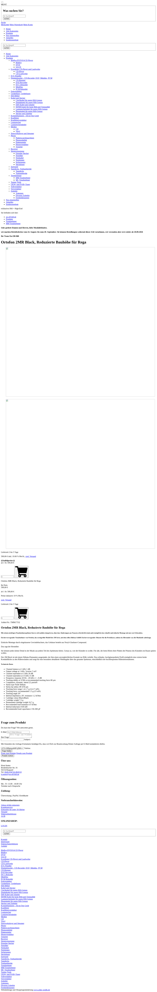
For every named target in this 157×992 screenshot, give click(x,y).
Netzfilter (19, 156)
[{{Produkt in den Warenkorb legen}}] (21, 613)
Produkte (9, 33)
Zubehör (14, 191)
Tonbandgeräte (21, 173)
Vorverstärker (16, 189)
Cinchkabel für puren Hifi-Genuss (29, 100)
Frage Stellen (6, 751)
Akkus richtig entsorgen (10, 805)
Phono (13, 136)
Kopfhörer (15, 118)
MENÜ (4, 4)
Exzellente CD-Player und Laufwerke (25, 69)
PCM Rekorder (22, 89)
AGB (3, 816)
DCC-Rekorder (22, 85)
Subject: (27, 739)
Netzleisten (20, 160)
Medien (14, 127)
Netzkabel (20, 158)
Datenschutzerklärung (9, 844)
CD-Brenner (20, 80)
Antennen (19, 193)
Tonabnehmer (16, 176)
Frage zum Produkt (8, 753)
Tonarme (19, 147)
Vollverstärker (16, 187)
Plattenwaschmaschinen (25, 138)
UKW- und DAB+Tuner (20, 184)
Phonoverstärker (22, 145)
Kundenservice (7, 807)
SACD (18, 67)
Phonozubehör (21, 140)
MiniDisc (19, 87)
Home (8, 29)
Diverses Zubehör (23, 195)
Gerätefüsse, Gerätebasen (20, 94)
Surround (14, 167)
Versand (4, 812)
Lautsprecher (16, 122)
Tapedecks (20, 171)
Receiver (14, 149)
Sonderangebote (12, 40)
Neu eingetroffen (12, 35)
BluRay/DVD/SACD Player (22, 60)
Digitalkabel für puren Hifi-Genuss (29, 102)
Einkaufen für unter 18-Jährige (13, 809)
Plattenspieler (21, 142)
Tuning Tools (16, 182)
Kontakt (4, 839)
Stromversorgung (17, 151)
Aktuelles (9, 38)
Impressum (5, 842)
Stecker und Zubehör (24, 113)
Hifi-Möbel (15, 96)
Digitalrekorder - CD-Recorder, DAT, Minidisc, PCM (31, 78)
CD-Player (20, 71)
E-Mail (3, 732)
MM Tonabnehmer (23, 178)
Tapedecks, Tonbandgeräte (21, 169)
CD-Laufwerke (22, 74)
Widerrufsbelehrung (8, 814)
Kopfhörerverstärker (18, 120)
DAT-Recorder (21, 82)
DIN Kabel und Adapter (25, 105)
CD (17, 129)
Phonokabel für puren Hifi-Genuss (29, 111)
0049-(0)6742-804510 (13, 772)
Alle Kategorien (12, 31)
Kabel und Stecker (18, 98)
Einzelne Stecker (22, 153)
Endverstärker (16, 91)
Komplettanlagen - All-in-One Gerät (25, 116)
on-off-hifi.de (11, 217)
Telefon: (27, 748)
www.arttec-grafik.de (41, 990)
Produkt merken (7, 756)
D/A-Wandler (16, 76)
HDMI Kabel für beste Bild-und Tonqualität (33, 107)
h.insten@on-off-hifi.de (10, 774)
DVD (18, 65)
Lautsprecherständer (18, 125)
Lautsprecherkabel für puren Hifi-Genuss (31, 109)
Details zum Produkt (24, 753)
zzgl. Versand (31, 556)
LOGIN (4, 826)
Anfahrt (4, 846)
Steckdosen (20, 164)
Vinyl (18, 131)
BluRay (19, 63)
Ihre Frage (5, 737)
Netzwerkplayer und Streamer (22, 133)
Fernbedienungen (22, 198)
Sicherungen (20, 162)
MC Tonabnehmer (23, 180)
